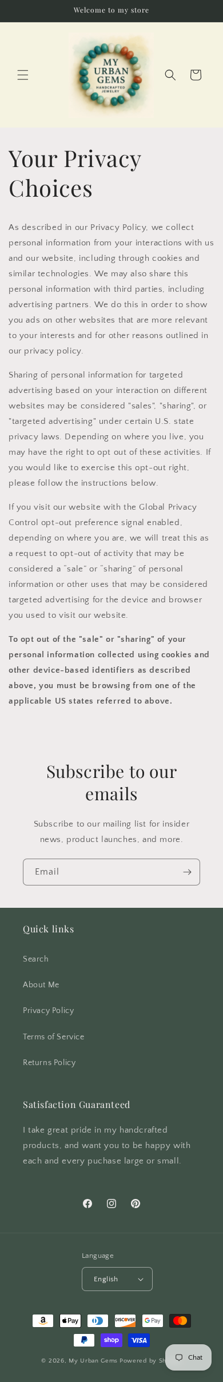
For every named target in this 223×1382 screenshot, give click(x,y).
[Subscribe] (187, 872)
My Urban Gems (93, 1360)
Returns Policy (49, 1062)
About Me (41, 985)
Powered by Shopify (151, 1360)
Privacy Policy (48, 1010)
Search (36, 959)
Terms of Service (54, 1037)
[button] (22, 75)
